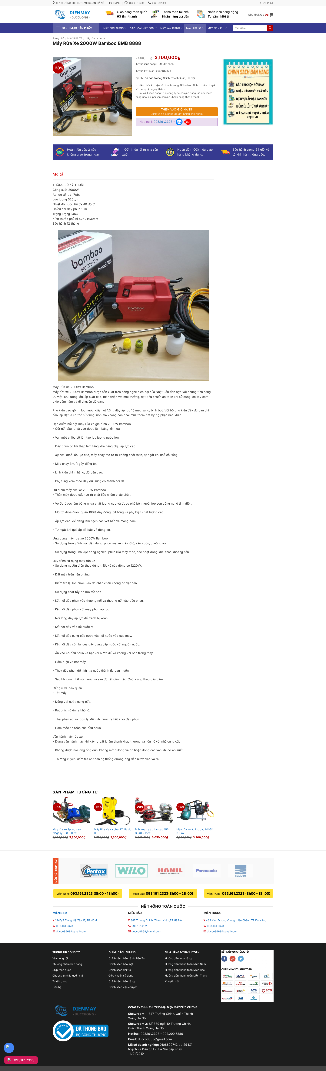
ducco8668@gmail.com (71, 931)
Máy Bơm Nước (113, 28)
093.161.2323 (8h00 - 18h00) (94, 893)
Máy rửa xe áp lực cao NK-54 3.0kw (194, 831)
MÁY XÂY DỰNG (170, 28)
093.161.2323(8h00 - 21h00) (169, 893)
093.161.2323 (163, 122)
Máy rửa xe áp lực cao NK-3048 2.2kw (152, 831)
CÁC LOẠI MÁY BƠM (142, 28)
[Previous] (53, 820)
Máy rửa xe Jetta (95, 38)
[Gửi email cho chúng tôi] (271, 3)
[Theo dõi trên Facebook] (261, 3)
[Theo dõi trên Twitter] (268, 3)
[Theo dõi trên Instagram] (264, 3)
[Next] (214, 820)
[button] (260, 15)
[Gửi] (270, 28)
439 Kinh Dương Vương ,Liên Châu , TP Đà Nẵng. (236, 920)
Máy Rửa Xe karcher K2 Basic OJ (112, 831)
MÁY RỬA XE (194, 28)
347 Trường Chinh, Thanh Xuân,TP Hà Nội (156, 920)
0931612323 (24, 1060)
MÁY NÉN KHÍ (216, 28)
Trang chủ (58, 38)
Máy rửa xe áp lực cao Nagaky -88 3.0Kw (67, 831)
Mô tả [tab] (58, 174)
